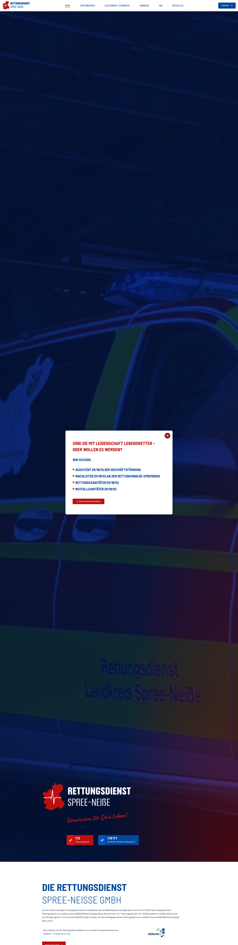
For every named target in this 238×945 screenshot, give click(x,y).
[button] (167, 435)
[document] (119, 472)
